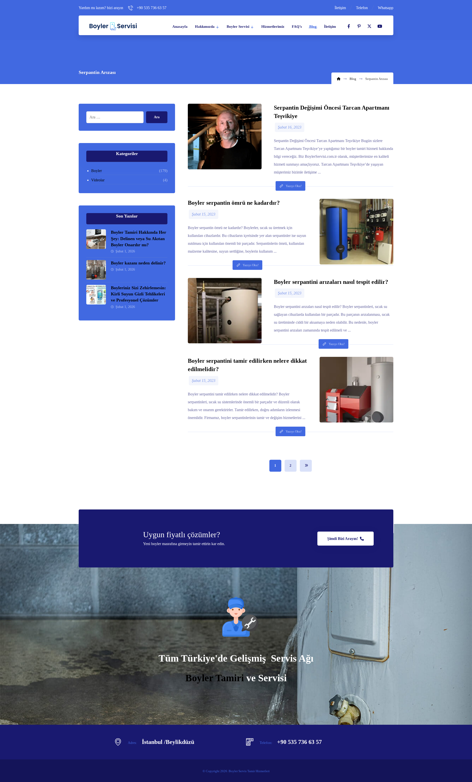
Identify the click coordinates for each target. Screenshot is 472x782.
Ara (157, 117)
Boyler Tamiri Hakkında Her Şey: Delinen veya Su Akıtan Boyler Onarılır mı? (138, 238)
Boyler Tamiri (214, 677)
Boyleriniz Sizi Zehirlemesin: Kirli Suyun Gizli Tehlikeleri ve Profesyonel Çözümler (138, 294)
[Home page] (338, 79)
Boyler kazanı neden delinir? (138, 263)
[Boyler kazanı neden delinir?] (96, 270)
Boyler (96, 171)
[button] (348, 26)
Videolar (97, 180)
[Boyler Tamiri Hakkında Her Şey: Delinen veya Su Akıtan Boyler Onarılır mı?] (96, 239)
